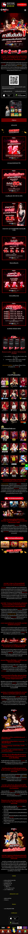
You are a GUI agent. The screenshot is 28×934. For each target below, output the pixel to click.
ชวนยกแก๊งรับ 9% (7, 882)
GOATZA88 (19, 65)
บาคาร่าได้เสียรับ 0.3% (8, 889)
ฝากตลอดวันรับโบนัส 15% (14, 163)
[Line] (26, 465)
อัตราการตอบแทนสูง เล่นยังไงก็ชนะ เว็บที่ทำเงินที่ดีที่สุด (13, 746)
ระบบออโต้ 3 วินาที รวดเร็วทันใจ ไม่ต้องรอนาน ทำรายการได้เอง (12, 750)
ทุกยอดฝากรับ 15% (8, 883)
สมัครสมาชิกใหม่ (7, 898)
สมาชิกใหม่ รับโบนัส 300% (14, 329)
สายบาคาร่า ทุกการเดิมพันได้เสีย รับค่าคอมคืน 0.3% (14, 229)
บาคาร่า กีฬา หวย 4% (10, 888)
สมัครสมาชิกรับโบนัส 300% (10, 880)
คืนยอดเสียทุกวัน (14, 263)
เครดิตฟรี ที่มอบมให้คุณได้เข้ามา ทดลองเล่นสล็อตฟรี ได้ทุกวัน (13, 742)
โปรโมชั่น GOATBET (12, 614)
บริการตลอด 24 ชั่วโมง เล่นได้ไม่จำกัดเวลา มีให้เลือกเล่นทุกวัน (13, 738)
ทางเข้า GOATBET (4, 484)
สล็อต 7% (7, 886)
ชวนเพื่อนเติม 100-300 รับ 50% (14, 196)
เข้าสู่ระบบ (6, 900)
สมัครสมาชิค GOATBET (7, 365)
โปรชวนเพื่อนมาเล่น (14, 296)
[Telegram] (26, 468)
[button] (14, 738)
